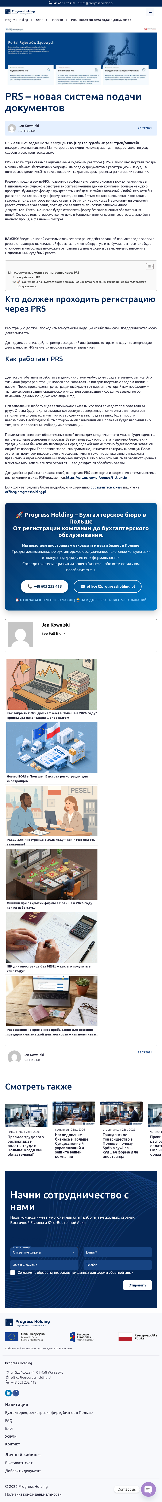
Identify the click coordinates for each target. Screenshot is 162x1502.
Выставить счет (19, 1463)
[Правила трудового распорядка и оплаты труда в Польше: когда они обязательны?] (26, 1115)
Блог (39, 20)
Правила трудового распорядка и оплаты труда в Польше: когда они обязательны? (26, 1145)
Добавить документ (23, 1471)
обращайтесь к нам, (106, 487)
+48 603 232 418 (63, 3)
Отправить (137, 1285)
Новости (57, 20)
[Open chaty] (148, 1489)
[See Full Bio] (64, 633)
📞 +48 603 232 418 (44, 586)
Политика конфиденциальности (33, 1494)
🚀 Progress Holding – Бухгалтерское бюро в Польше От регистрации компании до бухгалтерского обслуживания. (81, 284)
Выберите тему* (21, 1247)
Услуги (10, 1436)
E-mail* (91, 1252)
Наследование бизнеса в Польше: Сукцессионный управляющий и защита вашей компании (72, 1146)
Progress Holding (16, 20)
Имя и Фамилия (25, 1265)
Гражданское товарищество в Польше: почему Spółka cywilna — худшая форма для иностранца (120, 1146)
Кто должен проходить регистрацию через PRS (44, 272)
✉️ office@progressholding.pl (107, 586)
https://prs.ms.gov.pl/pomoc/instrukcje (96, 477)
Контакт (12, 1444)
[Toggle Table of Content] (148, 266)
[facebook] (15, 1393)
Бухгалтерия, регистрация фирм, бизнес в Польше (49, 1412)
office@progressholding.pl (95, 3)
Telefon (91, 1265)
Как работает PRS (28, 277)
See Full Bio (52, 633)
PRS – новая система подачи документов (101, 20)
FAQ (8, 1420)
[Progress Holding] (20, 12)
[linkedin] (8, 1393)
